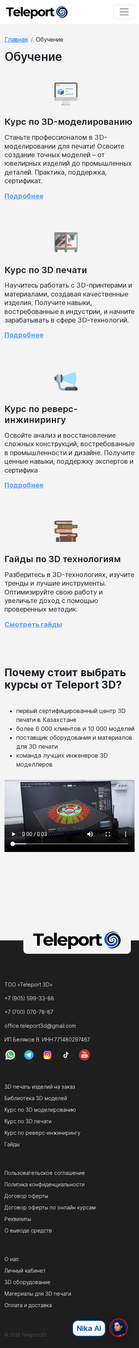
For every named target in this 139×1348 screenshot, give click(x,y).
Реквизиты (17, 1219)
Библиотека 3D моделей (35, 1098)
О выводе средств (28, 1230)
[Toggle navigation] (124, 11)
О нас (11, 1259)
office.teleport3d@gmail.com (40, 1026)
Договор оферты (26, 1196)
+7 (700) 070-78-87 (28, 1012)
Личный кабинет (25, 1270)
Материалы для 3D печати (37, 1293)
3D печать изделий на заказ (39, 1086)
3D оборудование (27, 1282)
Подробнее (23, 196)
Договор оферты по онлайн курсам (50, 1207)
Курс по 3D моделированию (40, 1109)
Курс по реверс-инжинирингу (42, 1133)
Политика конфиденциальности (44, 1184)
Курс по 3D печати (28, 1121)
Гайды (12, 1144)
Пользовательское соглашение (44, 1173)
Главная (16, 39)
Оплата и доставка (28, 1305)
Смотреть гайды (33, 624)
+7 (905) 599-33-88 (29, 998)
